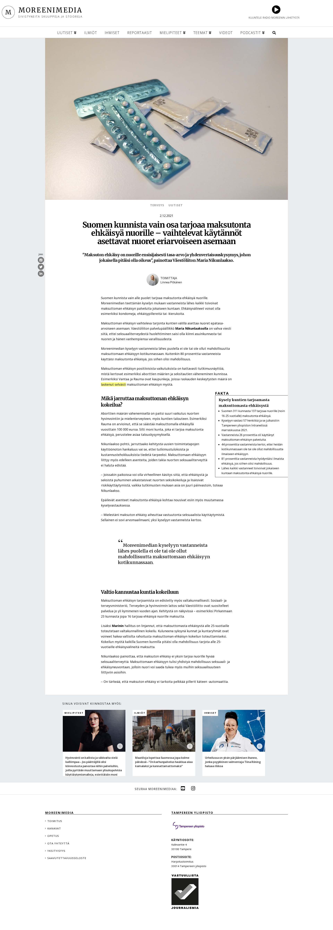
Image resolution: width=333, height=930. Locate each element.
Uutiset (176, 205)
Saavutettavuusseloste (66, 858)
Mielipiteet (74, 712)
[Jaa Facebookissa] (41, 260)
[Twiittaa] (41, 267)
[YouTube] (183, 788)
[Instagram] (193, 788)
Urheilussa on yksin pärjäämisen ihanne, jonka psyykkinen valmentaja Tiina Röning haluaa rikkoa (233, 762)
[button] (274, 32)
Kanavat (54, 828)
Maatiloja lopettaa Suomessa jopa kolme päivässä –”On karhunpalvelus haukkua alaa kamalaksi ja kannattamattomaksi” (164, 762)
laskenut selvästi (113, 384)
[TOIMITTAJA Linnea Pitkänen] (166, 289)
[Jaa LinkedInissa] (41, 273)
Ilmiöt (140, 712)
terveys (157, 205)
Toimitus (54, 821)
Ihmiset (210, 712)
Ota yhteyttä (58, 843)
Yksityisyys (56, 850)
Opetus (53, 836)
